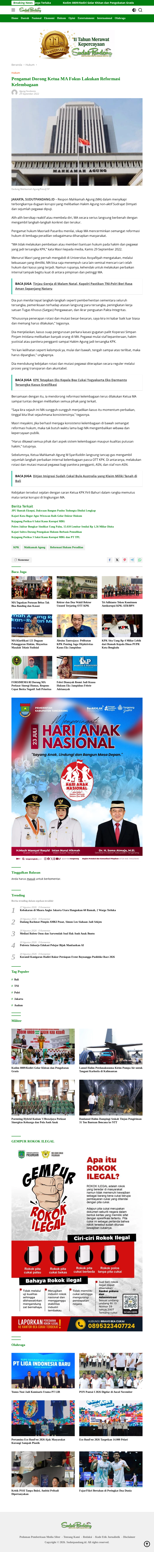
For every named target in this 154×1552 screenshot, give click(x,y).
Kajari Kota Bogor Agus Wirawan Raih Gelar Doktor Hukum (46, 516)
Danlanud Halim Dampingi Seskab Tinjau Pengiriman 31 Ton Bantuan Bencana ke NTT (110, 1121)
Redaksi (87, 1537)
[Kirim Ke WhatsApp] (140, 560)
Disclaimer (129, 1537)
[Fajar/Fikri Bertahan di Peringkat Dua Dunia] (111, 1469)
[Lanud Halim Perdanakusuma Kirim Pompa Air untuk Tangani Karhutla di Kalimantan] (111, 1046)
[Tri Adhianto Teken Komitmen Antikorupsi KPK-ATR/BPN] (122, 587)
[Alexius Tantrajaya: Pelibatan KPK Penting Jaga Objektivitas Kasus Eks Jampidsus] (77, 625)
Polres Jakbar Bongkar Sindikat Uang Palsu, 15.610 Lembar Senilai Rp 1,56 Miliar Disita (62, 526)
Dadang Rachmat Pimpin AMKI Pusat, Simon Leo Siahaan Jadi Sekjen (61, 921)
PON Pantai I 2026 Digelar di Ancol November (105, 1392)
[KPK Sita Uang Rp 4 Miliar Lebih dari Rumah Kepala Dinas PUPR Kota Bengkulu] (122, 625)
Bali (16, 979)
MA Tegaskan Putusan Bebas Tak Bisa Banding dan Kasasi (30, 604)
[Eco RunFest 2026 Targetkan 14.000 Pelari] (111, 1418)
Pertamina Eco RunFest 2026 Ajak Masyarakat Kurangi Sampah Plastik (38, 1441)
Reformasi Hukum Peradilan (66, 547)
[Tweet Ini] (117, 560)
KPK (16, 547)
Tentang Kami (71, 1537)
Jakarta (18, 999)
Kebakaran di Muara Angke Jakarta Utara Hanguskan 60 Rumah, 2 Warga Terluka (68, 910)
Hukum (15, 72)
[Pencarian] (140, 10)
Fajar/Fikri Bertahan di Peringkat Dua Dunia (105, 1490)
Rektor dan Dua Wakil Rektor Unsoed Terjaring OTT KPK (74, 604)
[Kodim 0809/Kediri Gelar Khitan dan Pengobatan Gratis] (43, 1046)
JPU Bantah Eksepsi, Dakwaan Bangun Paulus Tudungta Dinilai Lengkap (53, 510)
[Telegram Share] (132, 560)
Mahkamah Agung (34, 547)
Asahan (18, 1005)
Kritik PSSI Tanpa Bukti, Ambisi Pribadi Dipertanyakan (35, 1492)
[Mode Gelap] (134, 10)
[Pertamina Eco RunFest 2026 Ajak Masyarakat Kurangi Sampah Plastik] (43, 1418)
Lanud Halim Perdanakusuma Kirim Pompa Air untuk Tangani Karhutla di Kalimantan (111, 1070)
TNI (16, 986)
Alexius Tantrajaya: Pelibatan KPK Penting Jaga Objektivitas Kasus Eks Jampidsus (75, 644)
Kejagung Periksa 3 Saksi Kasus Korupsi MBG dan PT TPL (45, 537)
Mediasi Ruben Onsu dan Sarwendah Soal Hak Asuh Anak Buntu (57, 933)
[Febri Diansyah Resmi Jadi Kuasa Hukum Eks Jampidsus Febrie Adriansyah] (77, 667)
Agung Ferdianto (27, 91)
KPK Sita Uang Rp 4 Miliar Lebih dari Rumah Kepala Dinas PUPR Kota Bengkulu (121, 644)
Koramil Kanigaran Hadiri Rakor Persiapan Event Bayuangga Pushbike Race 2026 (67, 957)
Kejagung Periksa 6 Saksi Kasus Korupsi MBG (38, 521)
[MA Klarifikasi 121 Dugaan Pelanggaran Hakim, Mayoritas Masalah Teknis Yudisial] (31, 625)
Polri (17, 992)
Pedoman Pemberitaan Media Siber (40, 1537)
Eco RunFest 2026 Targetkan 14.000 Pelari (103, 1439)
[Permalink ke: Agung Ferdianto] (14, 92)
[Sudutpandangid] (30, 10)
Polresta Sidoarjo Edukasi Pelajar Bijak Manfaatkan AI (52, 945)
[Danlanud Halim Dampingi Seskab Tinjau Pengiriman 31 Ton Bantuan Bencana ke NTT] (111, 1097)
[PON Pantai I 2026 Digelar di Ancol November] (111, 1371)
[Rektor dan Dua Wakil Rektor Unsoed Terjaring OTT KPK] (77, 587)
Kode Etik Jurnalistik (107, 1537)
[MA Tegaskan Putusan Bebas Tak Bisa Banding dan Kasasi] (31, 587)
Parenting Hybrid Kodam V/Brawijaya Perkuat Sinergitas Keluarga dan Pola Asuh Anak (38, 1121)
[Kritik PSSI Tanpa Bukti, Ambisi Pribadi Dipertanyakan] (43, 1469)
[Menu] (14, 10)
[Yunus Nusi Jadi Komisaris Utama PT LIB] (43, 1371)
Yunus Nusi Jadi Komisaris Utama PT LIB (35, 1392)
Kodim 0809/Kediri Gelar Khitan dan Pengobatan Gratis (45, 3)
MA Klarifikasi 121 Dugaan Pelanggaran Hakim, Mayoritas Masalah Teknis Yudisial (29, 644)
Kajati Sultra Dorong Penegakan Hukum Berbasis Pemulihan (46, 532)
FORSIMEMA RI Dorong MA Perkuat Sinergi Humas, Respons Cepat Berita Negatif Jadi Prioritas (31, 685)
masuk (31, 879)
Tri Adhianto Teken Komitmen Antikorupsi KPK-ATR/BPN (119, 604)
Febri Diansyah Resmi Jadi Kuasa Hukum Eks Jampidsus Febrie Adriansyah (76, 685)
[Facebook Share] (109, 560)
